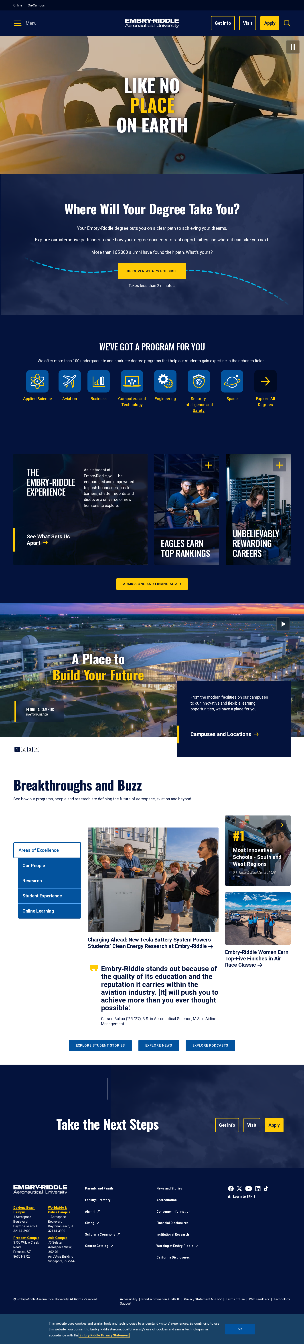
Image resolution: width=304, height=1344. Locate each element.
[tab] (47, 850)
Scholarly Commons (100, 1234)
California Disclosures (173, 1257)
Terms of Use (235, 1299)
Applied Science (37, 398)
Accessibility (128, 1299)
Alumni (90, 1211)
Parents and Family (99, 1188)
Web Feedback (259, 1299)
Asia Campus (57, 1238)
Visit (247, 23)
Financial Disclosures (172, 1223)
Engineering (165, 398)
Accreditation (166, 1200)
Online (17, 5)
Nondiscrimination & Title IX (161, 1299)
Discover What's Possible (152, 271)
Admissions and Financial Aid (152, 584)
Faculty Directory (97, 1200)
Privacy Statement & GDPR (203, 1299)
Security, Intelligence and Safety (198, 404)
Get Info (223, 23)
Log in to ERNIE (244, 1196)
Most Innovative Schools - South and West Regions (257, 846)
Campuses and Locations (221, 734)
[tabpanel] (189, 921)
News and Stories (169, 1188)
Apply (274, 1125)
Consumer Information (173, 1211)
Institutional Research (172, 1234)
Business (99, 398)
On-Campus (36, 5)
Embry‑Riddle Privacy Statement (104, 1335)
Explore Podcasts (210, 1045)
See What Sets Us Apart (48, 539)
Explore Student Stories (100, 1045)
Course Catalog (96, 1246)
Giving (89, 1223)
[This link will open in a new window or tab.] (231, 1188)
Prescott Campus (26, 1238)
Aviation (69, 398)
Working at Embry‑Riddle (174, 1246)
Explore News (158, 1045)
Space (232, 398)
